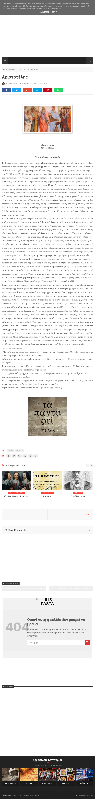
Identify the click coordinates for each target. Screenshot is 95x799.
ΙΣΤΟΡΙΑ (23, 69)
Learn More (43, 12)
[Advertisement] (47, 38)
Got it (55, 12)
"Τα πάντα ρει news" (27, 795)
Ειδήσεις (84, 783)
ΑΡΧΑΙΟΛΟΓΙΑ (47, 493)
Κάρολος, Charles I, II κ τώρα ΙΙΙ (16, 496)
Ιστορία (29, 783)
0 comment (43, 83)
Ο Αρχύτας (47, 496)
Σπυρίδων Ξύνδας (78, 496)
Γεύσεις (66, 783)
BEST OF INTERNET (17, 493)
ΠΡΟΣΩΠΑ (34, 69)
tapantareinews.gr (86, 795)
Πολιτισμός (47, 783)
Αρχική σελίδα (11, 69)
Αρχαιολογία (10, 783)
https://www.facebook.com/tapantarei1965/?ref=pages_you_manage (71, 589)
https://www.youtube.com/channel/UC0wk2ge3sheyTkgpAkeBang (23, 589)
